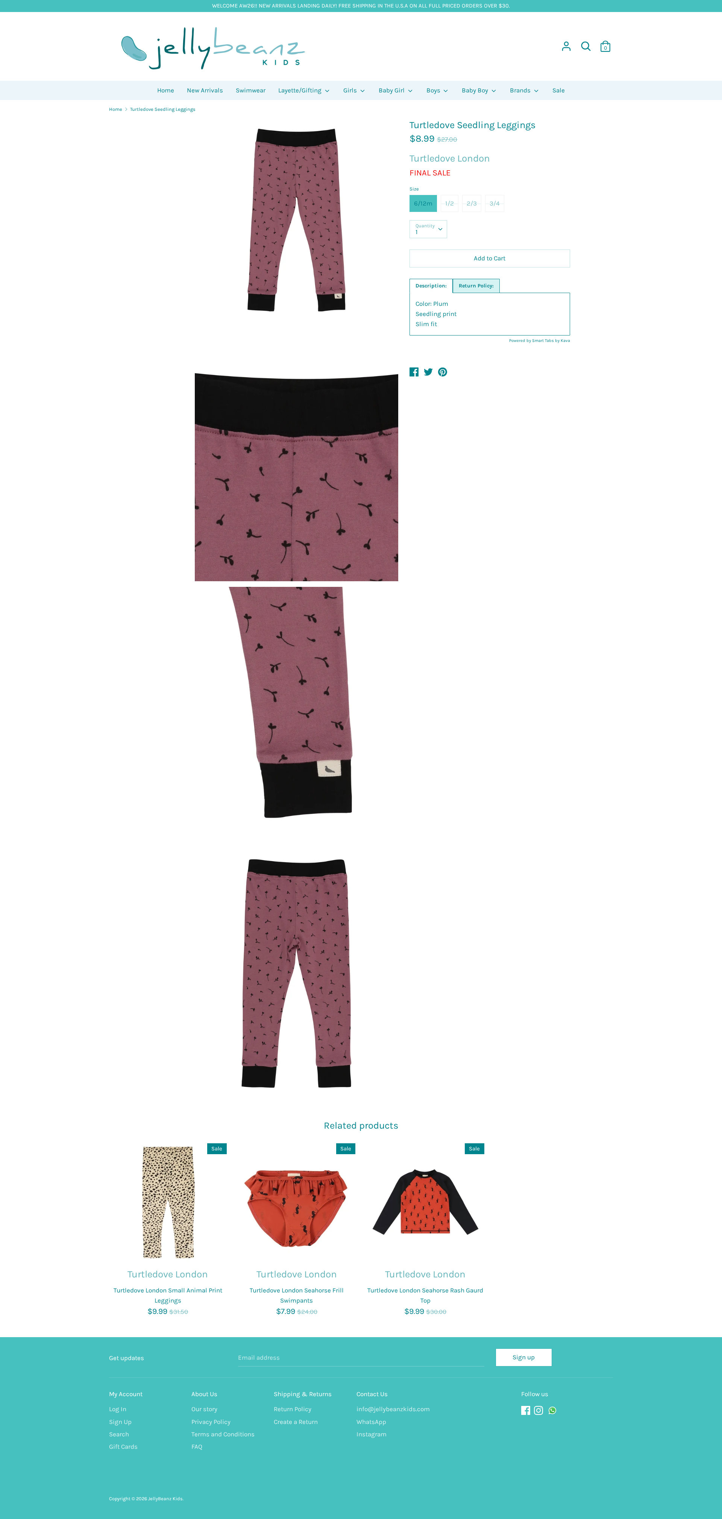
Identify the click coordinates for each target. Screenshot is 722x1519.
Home (165, 90)
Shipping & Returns (303, 1394)
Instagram (371, 1434)
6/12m (423, 203)
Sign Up (120, 1421)
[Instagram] (539, 1410)
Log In (117, 1409)
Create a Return (296, 1421)
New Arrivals (205, 90)
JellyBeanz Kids (165, 1498)
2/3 (472, 203)
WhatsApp (371, 1421)
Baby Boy (476, 90)
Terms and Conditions (223, 1434)
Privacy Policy (211, 1421)
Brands (521, 90)
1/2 (449, 203)
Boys (434, 90)
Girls (350, 90)
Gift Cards (123, 1446)
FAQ (196, 1446)
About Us (204, 1394)
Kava (565, 340)
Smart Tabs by (546, 340)
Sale (558, 90)
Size (414, 189)
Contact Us (372, 1394)
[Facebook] (526, 1410)
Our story (204, 1409)
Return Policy (292, 1409)
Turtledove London (450, 158)
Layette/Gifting (300, 90)
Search (119, 1434)
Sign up (524, 1357)
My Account (126, 1394)
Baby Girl (392, 90)
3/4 (495, 203)
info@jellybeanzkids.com (392, 1409)
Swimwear (250, 90)
